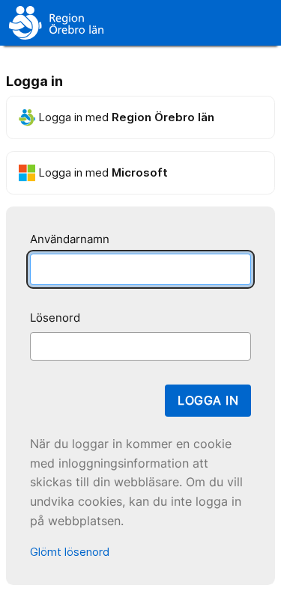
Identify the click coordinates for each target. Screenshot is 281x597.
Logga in (208, 400)
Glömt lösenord (69, 552)
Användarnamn (69, 239)
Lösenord (55, 317)
